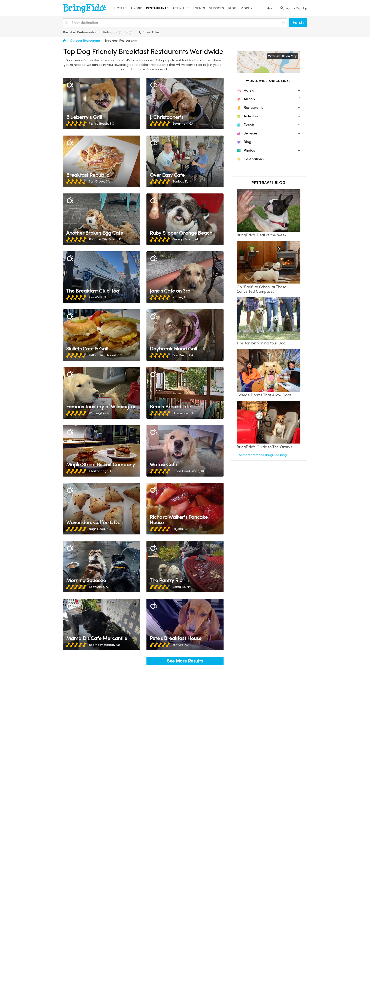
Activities (180, 8)
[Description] (70, 84)
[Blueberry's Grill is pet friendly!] (101, 103)
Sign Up (301, 8)
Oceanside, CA (183, 413)
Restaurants (157, 8)
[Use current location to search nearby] (284, 22)
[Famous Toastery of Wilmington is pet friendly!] (101, 393)
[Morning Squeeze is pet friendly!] (101, 566)
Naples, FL (179, 297)
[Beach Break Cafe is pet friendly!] (185, 393)
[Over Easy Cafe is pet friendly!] (185, 161)
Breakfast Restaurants (121, 40)
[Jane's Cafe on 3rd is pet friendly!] (185, 277)
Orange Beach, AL (185, 239)
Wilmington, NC (100, 413)
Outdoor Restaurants (85, 40)
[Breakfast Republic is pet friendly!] (101, 161)
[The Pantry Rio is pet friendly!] (185, 566)
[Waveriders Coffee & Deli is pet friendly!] (101, 508)
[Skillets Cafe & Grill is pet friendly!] (101, 335)
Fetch (298, 22)
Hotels (120, 8)
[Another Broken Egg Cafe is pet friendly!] (101, 219)
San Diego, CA (99, 181)
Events (199, 8)
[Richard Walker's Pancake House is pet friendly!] (185, 508)
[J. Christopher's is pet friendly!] (185, 103)
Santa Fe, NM (182, 587)
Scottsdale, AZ (99, 587)
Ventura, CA (180, 645)
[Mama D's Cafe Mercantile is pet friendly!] (101, 624)
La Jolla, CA (180, 529)
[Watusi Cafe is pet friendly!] (185, 451)
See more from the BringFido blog (262, 455)
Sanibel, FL (180, 181)
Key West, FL (98, 297)
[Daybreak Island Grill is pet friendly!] (185, 335)
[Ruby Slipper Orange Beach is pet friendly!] (185, 219)
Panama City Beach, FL (105, 239)
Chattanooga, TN (101, 471)
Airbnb (136, 8)
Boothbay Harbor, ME (104, 645)
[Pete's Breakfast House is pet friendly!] (185, 624)
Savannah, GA (182, 123)
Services (216, 8)
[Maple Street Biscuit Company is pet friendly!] (101, 451)
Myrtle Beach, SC (101, 123)
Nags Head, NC (100, 529)
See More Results (185, 661)
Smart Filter (150, 32)
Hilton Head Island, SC (105, 355)
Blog (232, 8)
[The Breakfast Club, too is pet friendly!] (101, 277)
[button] (268, 90)
